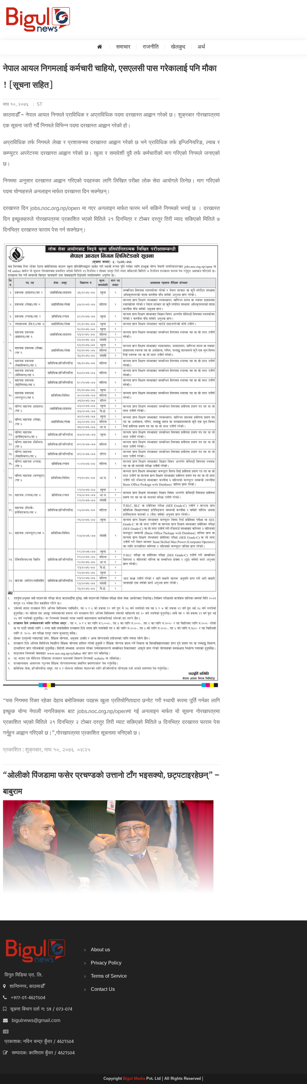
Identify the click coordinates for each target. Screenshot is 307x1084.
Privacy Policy (106, 963)
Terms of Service (109, 976)
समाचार (123, 47)
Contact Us (103, 990)
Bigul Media (134, 1079)
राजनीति (151, 47)
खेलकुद (178, 47)
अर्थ (201, 47)
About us (100, 950)
